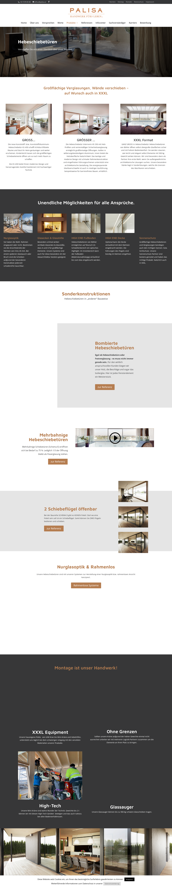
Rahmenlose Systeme (86, 585)
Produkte (71, 23)
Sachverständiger (117, 23)
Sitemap (121, 2)
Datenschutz (139, 2)
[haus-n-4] (133, 527)
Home (24, 23)
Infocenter (101, 23)
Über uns (34, 23)
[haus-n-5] (133, 552)
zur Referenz (105, 387)
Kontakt (129, 2)
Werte (60, 23)
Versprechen (48, 23)
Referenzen (86, 23)
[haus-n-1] (133, 501)
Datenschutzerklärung (112, 884)
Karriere (112, 2)
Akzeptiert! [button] (129, 879)
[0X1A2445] (56, 371)
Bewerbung (145, 23)
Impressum (150, 2)
